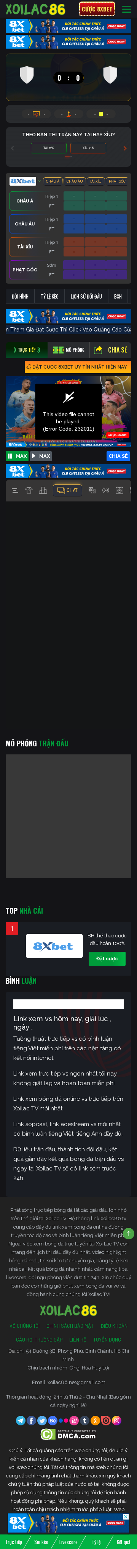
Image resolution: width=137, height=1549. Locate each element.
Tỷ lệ (96, 1542)
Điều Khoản (113, 1326)
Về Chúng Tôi (25, 1326)
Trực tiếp (13, 1542)
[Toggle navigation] (126, 9)
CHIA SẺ (118, 456)
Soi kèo (41, 1542)
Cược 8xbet (97, 9)
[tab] (27, 350)
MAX (21, 456)
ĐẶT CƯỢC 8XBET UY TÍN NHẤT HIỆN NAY (79, 367)
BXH (118, 296)
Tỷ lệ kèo (50, 296)
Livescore (68, 1542)
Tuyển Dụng (107, 1340)
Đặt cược (107, 958)
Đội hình (20, 296)
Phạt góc (117, 181)
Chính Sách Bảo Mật (70, 1326)
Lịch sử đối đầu (86, 296)
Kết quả (123, 1542)
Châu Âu (75, 181)
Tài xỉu (96, 181)
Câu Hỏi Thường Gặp (39, 1340)
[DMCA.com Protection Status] (68, 1434)
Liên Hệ (77, 1340)
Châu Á (52, 181)
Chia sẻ (117, 349)
